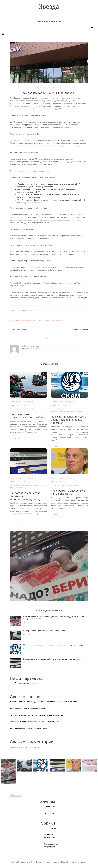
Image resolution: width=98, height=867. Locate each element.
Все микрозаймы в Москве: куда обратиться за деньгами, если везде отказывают (53, 617)
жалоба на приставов (25, 485)
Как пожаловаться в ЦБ (26, 321)
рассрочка (62, 485)
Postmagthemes (48, 862)
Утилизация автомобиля (26, 409)
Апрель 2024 (50, 807)
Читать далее (17, 438)
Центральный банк (55, 321)
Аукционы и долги (51, 828)
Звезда (49, 6)
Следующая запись (80, 329)
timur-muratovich (31, 346)
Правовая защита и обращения (49, 88)
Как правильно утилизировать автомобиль (27, 416)
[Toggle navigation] (2, 34)
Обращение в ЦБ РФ (18, 140)
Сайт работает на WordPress (24, 862)
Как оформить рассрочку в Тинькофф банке (68, 492)
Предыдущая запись (18, 329)
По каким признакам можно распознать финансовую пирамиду (68, 420)
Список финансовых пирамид (71, 411)
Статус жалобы (42, 321)
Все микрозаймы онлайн (25, 683)
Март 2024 (49, 813)
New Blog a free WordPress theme (71, 862)
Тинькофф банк (73, 485)
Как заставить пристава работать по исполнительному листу (53, 659)
